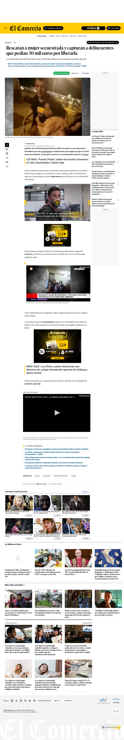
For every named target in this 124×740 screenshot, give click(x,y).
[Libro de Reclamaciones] (116, 701)
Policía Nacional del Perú (61, 476)
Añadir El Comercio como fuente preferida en (103, 42)
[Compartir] (7, 145)
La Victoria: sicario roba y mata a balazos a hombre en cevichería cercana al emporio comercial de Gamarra (56, 467)
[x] (16, 701)
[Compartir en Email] (7, 162)
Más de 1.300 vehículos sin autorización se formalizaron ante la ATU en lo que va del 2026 (48, 572)
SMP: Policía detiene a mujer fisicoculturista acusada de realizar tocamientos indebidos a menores (44, 64)
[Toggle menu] (5, 28)
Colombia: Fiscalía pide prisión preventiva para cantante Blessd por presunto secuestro (107, 612)
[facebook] (12, 701)
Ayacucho (64, 36)
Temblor (52, 36)
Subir (114, 711)
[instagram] (21, 701)
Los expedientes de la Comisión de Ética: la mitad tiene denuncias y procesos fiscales (103, 164)
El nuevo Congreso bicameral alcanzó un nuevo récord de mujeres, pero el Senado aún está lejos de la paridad (103, 202)
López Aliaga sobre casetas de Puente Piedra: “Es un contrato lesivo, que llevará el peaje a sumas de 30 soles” (57, 458)
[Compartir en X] (7, 158)
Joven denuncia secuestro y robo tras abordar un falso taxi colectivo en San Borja (48, 612)
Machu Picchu (83, 36)
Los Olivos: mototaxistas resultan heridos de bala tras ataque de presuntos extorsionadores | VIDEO (52, 453)
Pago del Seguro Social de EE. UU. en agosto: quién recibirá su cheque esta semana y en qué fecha (78, 682)
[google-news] (34, 701)
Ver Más (73, 476)
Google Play (68, 700)
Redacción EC (31, 143)
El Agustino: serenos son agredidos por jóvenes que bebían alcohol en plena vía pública (56, 449)
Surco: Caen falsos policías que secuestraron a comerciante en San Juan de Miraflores (18, 612)
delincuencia (46, 476)
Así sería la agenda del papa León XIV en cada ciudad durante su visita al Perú (77, 572)
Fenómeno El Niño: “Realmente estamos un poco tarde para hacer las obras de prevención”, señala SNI (18, 573)
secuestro (37, 476)
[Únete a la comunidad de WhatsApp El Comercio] (61, 73)
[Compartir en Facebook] (7, 153)
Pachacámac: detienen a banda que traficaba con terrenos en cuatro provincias (54, 463)
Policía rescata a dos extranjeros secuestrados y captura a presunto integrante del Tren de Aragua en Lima (78, 613)
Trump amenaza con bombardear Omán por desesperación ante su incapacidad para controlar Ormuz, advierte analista (103, 174)
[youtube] (25, 701)
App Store (57, 700)
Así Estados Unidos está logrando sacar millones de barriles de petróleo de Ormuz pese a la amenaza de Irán (103, 139)
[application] (58, 283)
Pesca (58, 36)
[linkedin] (30, 701)
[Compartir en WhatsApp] (7, 149)
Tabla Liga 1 (73, 36)
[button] (58, 283)
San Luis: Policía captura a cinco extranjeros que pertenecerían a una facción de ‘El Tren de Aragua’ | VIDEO (47, 66)
